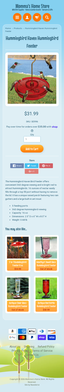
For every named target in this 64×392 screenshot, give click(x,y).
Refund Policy (46, 346)
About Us (15, 346)
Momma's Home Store (35, 379)
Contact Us (32, 354)
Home (8, 28)
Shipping (29, 346)
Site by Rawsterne (32, 385)
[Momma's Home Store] (32, 7)
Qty (32, 134)
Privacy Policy (20, 350)
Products (18, 28)
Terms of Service (42, 350)
